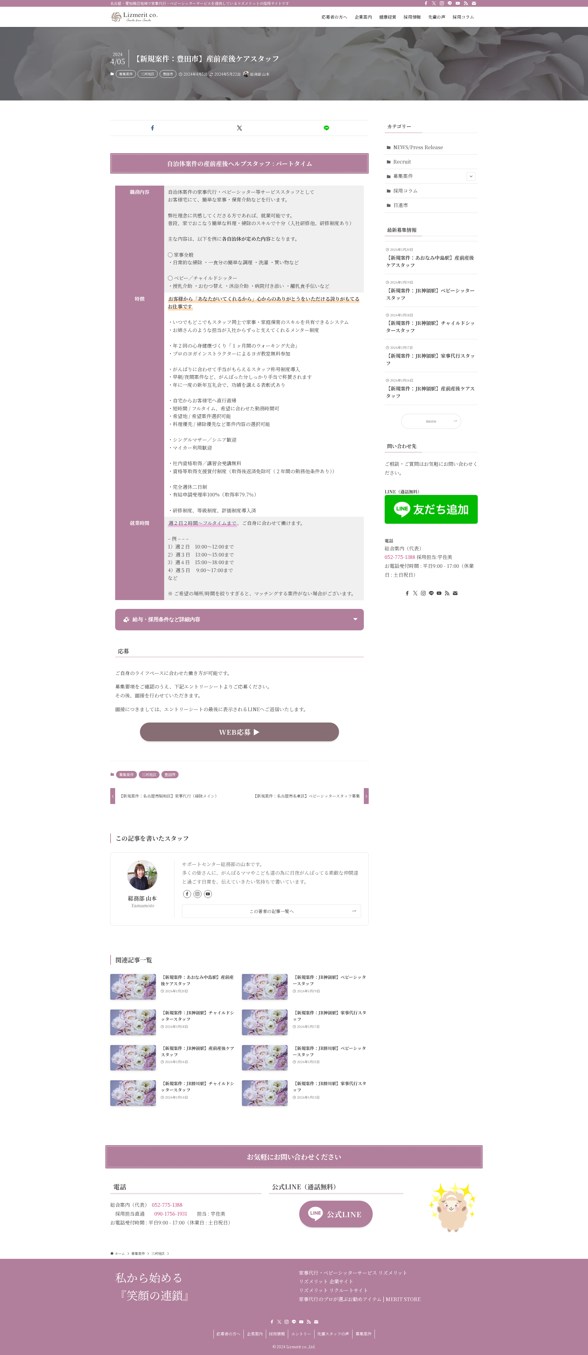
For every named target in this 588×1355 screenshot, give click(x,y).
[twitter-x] (434, 3)
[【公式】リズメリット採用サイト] (134, 17)
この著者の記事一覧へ (271, 911)
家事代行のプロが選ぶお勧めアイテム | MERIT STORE (359, 1299)
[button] (152, 128)
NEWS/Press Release (418, 147)
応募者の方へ (228, 1334)
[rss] (466, 3)
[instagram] (442, 3)
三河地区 (147, 73)
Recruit (402, 161)
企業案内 (255, 1334)
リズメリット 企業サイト (326, 1281)
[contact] (474, 3)
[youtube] (458, 3)
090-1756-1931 (170, 1213)
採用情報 (277, 1334)
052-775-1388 (400, 556)
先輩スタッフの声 (333, 1334)
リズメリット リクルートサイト (333, 1290)
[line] (450, 3)
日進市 (400, 205)
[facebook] (426, 3)
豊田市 (168, 73)
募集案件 (126, 73)
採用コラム (405, 190)
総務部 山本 (142, 898)
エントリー (301, 1334)
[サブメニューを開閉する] (471, 176)
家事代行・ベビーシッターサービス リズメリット (353, 1272)
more (431, 421)
